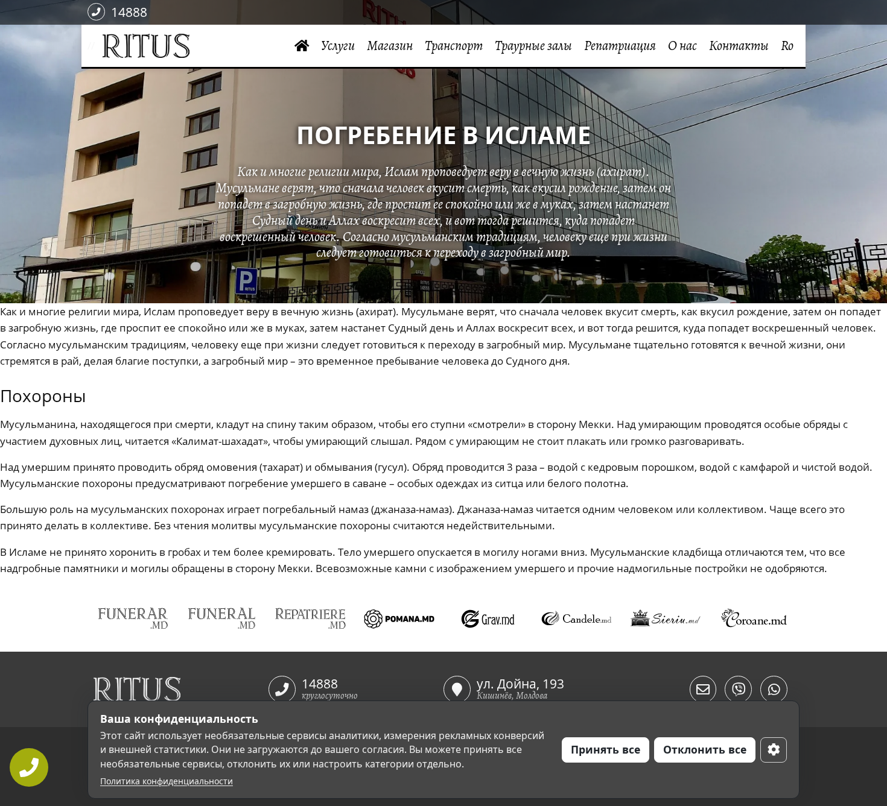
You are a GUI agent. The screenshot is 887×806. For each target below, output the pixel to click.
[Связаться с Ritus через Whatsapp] (773, 689)
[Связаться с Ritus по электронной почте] (703, 689)
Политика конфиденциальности (166, 781)
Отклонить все (704, 749)
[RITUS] (98, 46)
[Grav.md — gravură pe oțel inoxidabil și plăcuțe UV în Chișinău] (488, 619)
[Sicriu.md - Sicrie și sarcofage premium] (665, 619)
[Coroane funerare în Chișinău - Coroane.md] (754, 619)
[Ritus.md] (181, 689)
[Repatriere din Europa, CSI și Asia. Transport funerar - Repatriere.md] (310, 619)
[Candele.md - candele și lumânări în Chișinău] (576, 619)
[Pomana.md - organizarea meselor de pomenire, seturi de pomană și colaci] (399, 619)
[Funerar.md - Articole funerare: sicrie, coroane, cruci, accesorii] (133, 619)
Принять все (605, 749)
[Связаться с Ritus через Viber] (738, 689)
